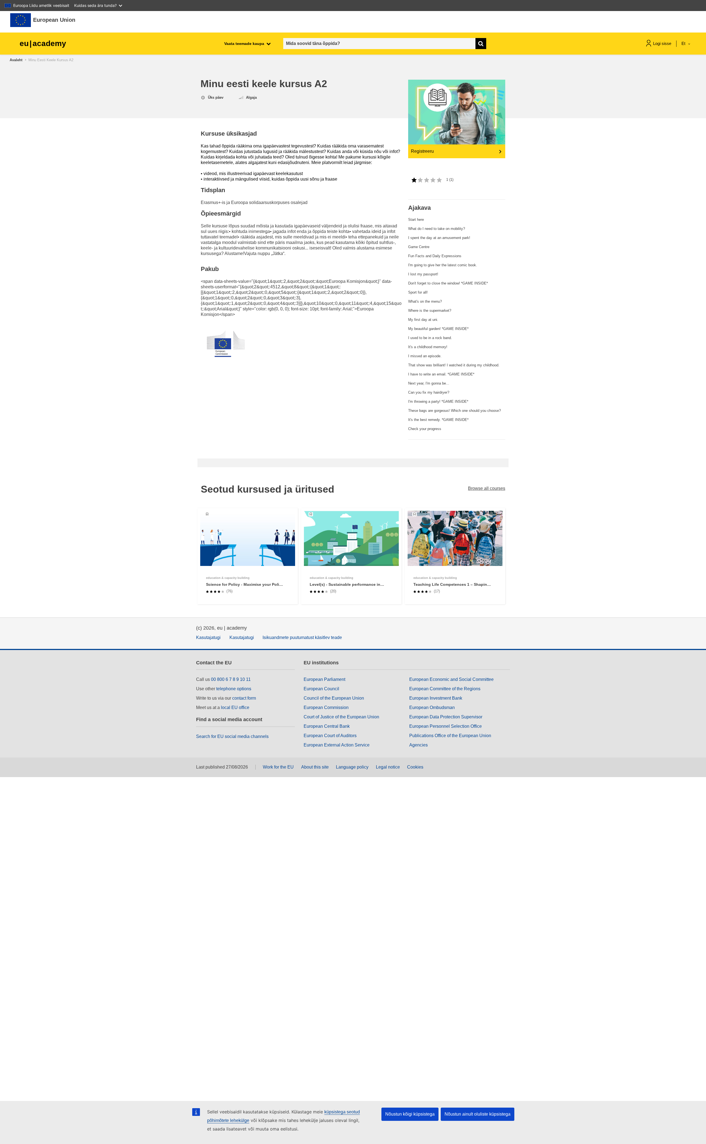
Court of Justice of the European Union (341, 717)
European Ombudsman (432, 707)
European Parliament (324, 679)
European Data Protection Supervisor (445, 717)
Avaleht (16, 60)
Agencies (418, 745)
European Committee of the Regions (444, 688)
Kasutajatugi (208, 637)
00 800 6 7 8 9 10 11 (231, 679)
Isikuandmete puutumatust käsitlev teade (302, 637)
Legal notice (388, 767)
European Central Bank (327, 726)
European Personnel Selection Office (445, 726)
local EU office (235, 707)
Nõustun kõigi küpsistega (410, 1114)
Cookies (415, 767)
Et (683, 43)
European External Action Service (337, 745)
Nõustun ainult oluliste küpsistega (477, 1114)
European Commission (326, 707)
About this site (315, 767)
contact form (244, 698)
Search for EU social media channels (232, 736)
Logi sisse (662, 43)
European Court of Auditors (330, 735)
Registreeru (422, 151)
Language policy (352, 767)
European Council (321, 688)
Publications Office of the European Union (450, 735)
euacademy (43, 43)
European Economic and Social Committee (451, 679)
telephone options (233, 688)
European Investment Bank (435, 698)
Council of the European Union (334, 698)
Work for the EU (278, 767)
